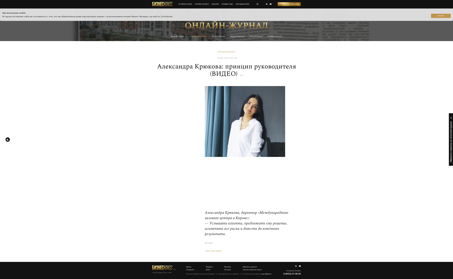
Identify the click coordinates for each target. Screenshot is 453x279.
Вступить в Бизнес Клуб (289, 4)
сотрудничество (242, 4)
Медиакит (209, 267)
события (215, 4)
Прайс (208, 270)
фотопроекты (218, 36)
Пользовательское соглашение (228, 274)
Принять (440, 16)
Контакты (227, 270)
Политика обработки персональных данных (200, 274)
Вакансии (227, 267)
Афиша (188, 267)
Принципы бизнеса (226, 52)
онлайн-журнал (202, 4)
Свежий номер (177, 36)
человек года (227, 4)
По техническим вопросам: (257, 274)
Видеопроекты (237, 36)
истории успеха (185, 4)
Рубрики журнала (198, 36)
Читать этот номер (213, 251)
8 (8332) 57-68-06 (292, 274)
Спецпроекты (255, 36)
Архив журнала (274, 36)
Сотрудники (190, 270)
